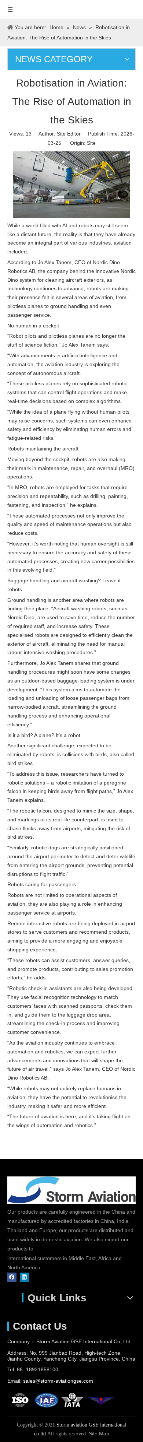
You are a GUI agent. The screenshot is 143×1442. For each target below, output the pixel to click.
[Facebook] (11, 1277)
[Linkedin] (24, 1277)
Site (91, 143)
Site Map (99, 1433)
